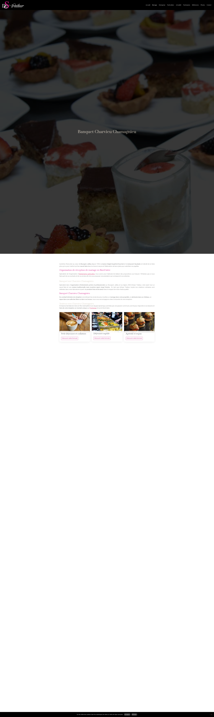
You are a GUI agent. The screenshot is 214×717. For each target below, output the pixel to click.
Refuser (134, 714)
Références (195, 5)
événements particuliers (87, 274)
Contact (209, 5)
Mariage (154, 5)
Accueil (148, 5)
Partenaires (186, 5)
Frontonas (93, 308)
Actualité (178, 5)
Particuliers (170, 5)
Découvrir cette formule (69, 338)
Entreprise (162, 5)
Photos (203, 5)
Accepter (127, 714)
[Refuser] (211, 714)
